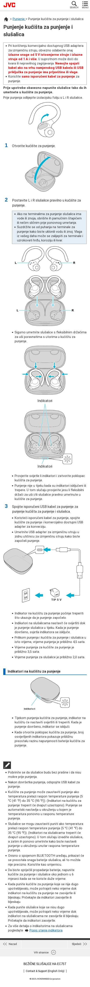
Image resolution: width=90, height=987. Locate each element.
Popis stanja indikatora (45, 930)
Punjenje (19, 19)
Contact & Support (45, 971)
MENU (85, 7)
